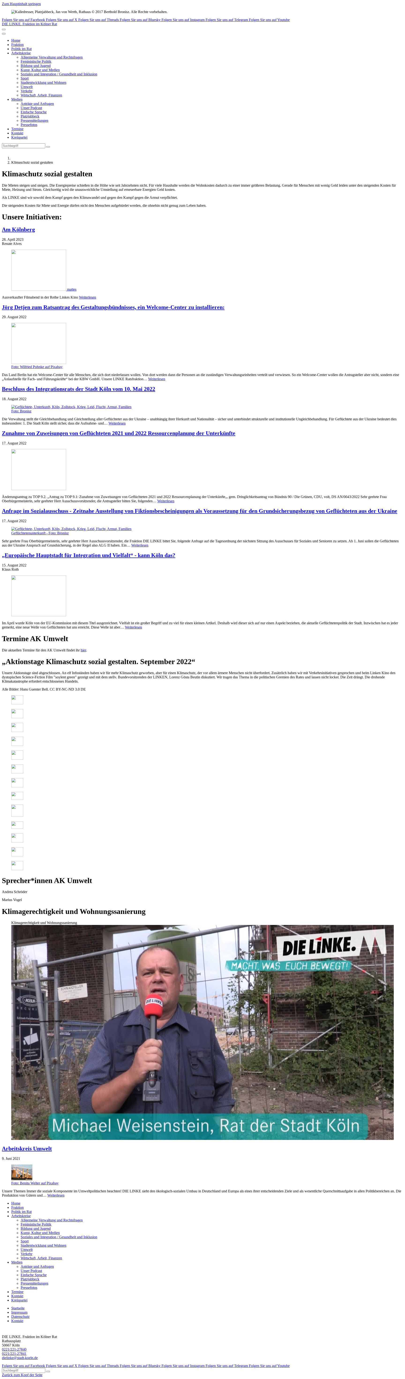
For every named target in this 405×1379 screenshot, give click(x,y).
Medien (16, 99)
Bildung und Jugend (36, 66)
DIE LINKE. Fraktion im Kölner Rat (29, 24)
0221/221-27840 (14, 1349)
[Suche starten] (48, 147)
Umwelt (27, 87)
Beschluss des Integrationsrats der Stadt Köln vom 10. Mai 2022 (78, 389)
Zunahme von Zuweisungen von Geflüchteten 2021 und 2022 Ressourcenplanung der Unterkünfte (118, 433)
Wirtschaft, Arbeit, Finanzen (41, 95)
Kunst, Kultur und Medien (40, 70)
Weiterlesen (87, 297)
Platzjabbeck (30, 116)
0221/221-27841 (14, 1354)
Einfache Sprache (34, 112)
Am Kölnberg (18, 229)
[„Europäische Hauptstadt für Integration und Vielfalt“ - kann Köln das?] (202, 596)
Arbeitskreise (21, 53)
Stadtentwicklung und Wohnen (43, 83)
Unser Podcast (31, 108)
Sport (25, 78)
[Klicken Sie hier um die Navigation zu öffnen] (4, 33)
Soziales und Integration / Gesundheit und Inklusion (59, 74)
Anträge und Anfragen (37, 104)
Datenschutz (20, 1317)
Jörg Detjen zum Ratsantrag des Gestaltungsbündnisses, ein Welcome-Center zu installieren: (113, 307)
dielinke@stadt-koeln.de (20, 1358)
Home (15, 40)
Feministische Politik (36, 61)
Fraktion (17, 45)
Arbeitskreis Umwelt (27, 1149)
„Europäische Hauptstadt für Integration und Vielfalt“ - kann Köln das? (88, 555)
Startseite (18, 1308)
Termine (17, 129)
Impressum (19, 1312)
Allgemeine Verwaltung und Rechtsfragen (52, 57)
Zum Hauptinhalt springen (21, 4)
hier (83, 650)
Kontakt (17, 133)
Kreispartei (19, 137)
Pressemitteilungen (34, 120)
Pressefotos (29, 125)
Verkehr (26, 91)
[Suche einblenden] (4, 29)
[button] (202, 1031)
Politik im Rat (21, 49)
